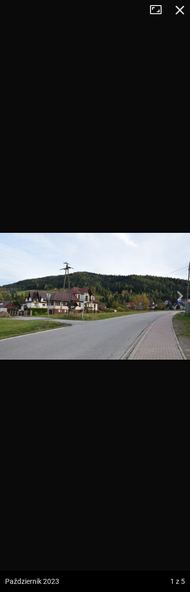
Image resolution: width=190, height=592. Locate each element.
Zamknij (180, 10)
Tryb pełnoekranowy (159, 10)
